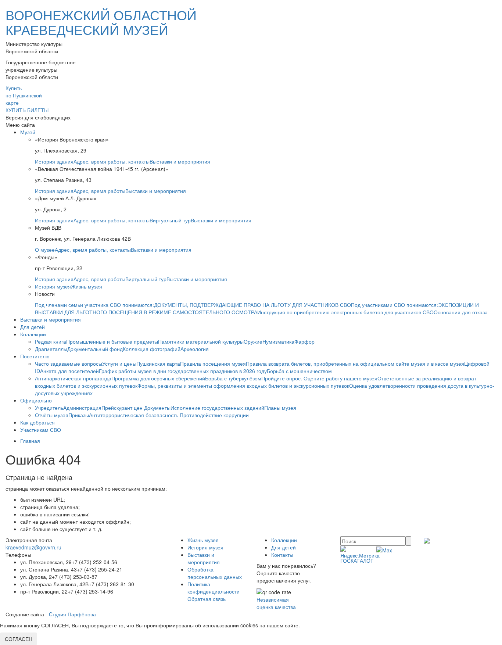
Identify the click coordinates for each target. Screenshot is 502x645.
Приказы (78, 415)
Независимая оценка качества (276, 603)
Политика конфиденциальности (213, 587)
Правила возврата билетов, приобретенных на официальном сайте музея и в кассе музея (355, 363)
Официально (36, 400)
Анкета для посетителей (69, 371)
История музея (53, 286)
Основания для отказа (461, 312)
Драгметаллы (51, 348)
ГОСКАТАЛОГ (356, 560)
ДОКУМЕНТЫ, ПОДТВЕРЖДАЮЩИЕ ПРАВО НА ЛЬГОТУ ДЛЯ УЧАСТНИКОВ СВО (252, 304)
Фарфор (304, 341)
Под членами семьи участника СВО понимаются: (94, 304)
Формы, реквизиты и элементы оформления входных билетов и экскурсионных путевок (243, 385)
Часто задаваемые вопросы (68, 363)
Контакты (282, 554)
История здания (54, 161)
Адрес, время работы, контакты (111, 161)
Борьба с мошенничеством (299, 371)
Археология (194, 348)
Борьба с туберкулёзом (233, 378)
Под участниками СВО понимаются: (394, 304)
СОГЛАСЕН (18, 638)
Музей (27, 132)
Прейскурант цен (122, 407)
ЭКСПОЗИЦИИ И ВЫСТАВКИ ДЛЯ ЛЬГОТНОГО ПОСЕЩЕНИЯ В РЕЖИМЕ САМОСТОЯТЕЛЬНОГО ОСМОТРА (257, 308)
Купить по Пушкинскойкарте (24, 95)
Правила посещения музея (213, 363)
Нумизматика (278, 341)
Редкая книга (50, 341)
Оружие (253, 341)
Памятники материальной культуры (201, 341)
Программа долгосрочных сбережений (158, 378)
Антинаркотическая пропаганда (73, 378)
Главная (30, 440)
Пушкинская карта (158, 363)
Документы (157, 407)
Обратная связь (206, 598)
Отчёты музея (51, 415)
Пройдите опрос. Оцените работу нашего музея (319, 378)
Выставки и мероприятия (180, 161)
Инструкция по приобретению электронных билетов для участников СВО (345, 312)
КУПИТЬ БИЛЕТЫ (27, 110)
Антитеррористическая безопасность (134, 415)
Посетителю (35, 356)
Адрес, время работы (99, 190)
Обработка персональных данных (214, 573)
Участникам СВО (40, 429)
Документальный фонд (95, 348)
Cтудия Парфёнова (72, 614)
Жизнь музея (86, 286)
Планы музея (280, 407)
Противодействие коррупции (214, 415)
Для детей (32, 326)
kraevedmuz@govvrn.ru (33, 547)
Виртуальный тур (170, 220)
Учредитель (49, 407)
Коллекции (33, 334)
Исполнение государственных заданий (217, 407)
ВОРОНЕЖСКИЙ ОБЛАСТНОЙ (101, 22)
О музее (45, 249)
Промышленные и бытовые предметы (112, 341)
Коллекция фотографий (151, 348)
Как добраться (37, 422)
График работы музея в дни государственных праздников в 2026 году (183, 371)
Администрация (82, 407)
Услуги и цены (119, 363)
